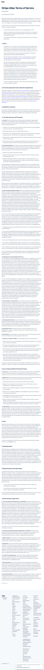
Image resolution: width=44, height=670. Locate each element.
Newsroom (35, 622)
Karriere (34, 620)
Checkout (14, 606)
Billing (13, 603)
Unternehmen (25, 597)
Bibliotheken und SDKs (27, 657)
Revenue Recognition (16, 629)
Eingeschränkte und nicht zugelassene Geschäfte (37, 608)
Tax (13, 632)
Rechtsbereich (5, 583)
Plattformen (25, 615)
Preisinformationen (15, 598)
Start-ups (24, 599)
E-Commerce (25, 604)
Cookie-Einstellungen (37, 613)
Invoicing (14, 618)
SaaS (24, 616)
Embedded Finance (26, 606)
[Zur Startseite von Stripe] (3, 596)
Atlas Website (8, 58)
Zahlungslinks (14, 624)
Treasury (14, 635)
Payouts (13, 627)
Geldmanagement (26, 613)
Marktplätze (25, 612)
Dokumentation (26, 650)
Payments (14, 625)
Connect (13, 609)
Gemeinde (35, 602)
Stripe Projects (25, 659)
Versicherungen (26, 626)
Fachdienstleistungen (27, 633)
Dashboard (16, 58)
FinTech (24, 621)
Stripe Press (35, 623)
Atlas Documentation (26, 58)
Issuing (13, 619)
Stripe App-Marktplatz (27, 642)
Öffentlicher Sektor (26, 635)
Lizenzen (35, 610)
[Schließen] (42, 664)
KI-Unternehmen (26, 618)
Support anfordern (36, 630)
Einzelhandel (25, 636)
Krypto (13, 610)
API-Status (25, 653)
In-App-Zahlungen (26, 610)
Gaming (24, 622)
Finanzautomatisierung (27, 607)
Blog (34, 600)
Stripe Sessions (36, 603)
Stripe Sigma (14, 631)
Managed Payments (16, 622)
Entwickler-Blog (26, 660)
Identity (13, 616)
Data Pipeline (14, 612)
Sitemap (35, 612)
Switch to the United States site (23, 667)
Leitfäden (35, 597)
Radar (13, 628)
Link (13, 621)
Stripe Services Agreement (23, 90)
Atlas (13, 600)
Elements (14, 613)
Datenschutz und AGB (37, 605)
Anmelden (35, 636)
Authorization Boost (16, 601)
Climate (13, 607)
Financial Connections (16, 615)
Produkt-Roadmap (36, 619)
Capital (13, 604)
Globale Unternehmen (27, 609)
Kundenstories (36, 599)
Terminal (14, 634)
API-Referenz (25, 652)
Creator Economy (26, 619)
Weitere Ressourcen (37, 614)
